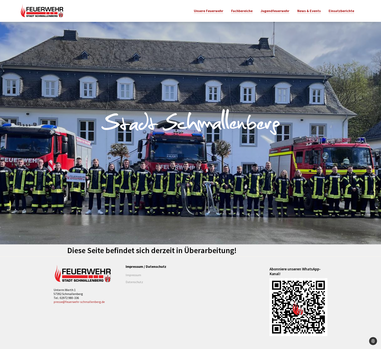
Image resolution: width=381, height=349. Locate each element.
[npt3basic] (42, 11)
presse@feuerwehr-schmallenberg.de (79, 302)
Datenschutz (134, 282)
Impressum (133, 275)
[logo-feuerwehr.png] (83, 274)
